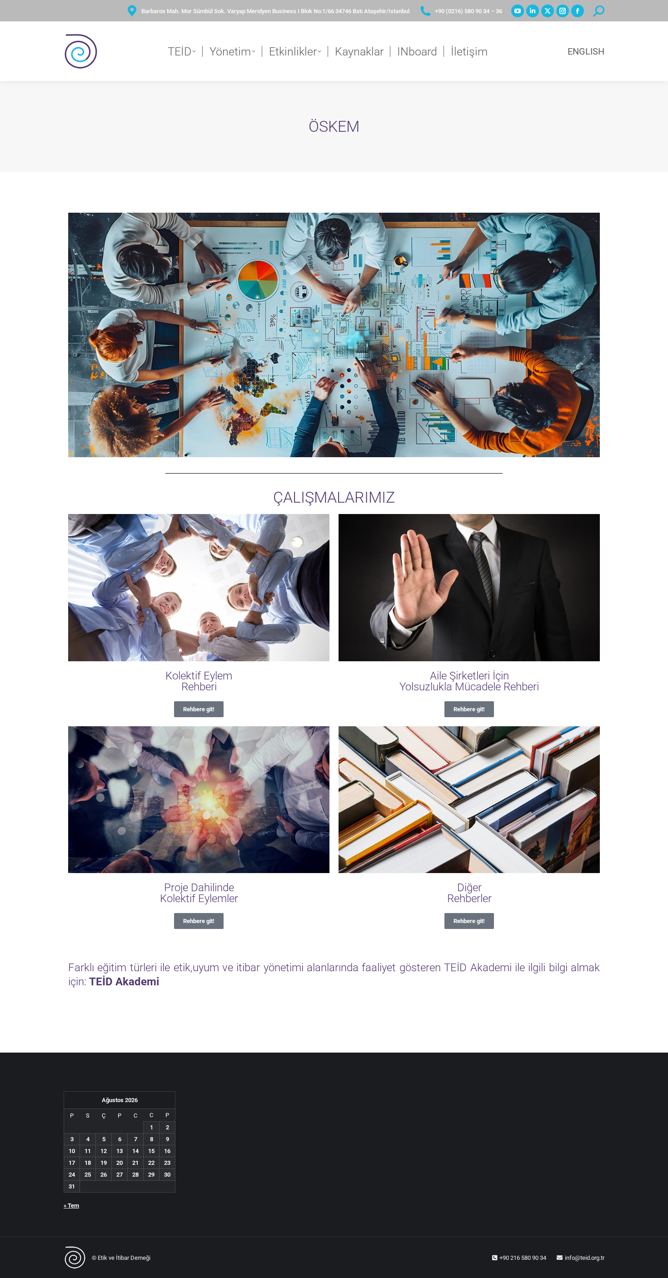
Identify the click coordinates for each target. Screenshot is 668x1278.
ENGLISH (586, 51)
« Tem (71, 1205)
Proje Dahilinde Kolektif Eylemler (199, 893)
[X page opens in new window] (547, 11)
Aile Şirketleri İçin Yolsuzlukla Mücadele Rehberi (469, 681)
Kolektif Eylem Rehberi (198, 681)
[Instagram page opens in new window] (562, 11)
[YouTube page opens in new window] (517, 11)
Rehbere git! (198, 709)
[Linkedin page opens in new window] (532, 11)
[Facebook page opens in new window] (577, 11)
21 (135, 1162)
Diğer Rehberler (469, 893)
